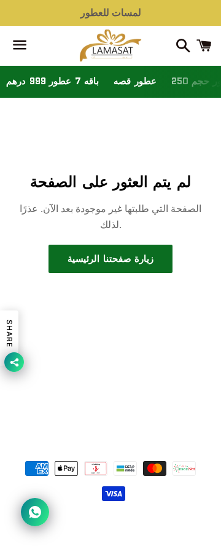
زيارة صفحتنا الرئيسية (110, 259)
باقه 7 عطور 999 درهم (52, 81)
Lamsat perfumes (128, 434)
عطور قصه (135, 81)
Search (110, 392)
